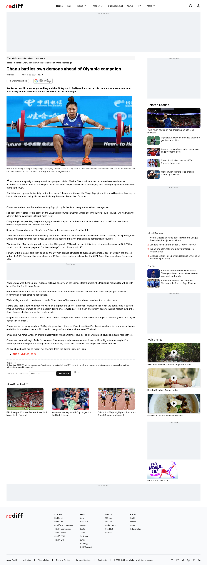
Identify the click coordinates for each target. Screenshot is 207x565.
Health (133, 518)
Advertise (27, 560)
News (80, 6)
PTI (14, 75)
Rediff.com (125, 560)
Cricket (82, 533)
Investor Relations (84, 560)
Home (59, 6)
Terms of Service (63, 560)
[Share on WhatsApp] (172, 560)
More (149, 6)
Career (133, 525)
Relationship (135, 529)
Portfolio (108, 533)
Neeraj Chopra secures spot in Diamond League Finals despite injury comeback (174, 239)
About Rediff (12, 560)
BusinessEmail (115, 6)
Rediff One (58, 522)
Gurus (130, 6)
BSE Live (108, 518)
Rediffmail (58, 518)
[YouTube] (194, 560)
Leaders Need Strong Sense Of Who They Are (173, 244)
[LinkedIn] (199, 560)
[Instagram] (188, 560)
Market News (110, 525)
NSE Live (108, 522)
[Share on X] (177, 560)
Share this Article (19, 81)
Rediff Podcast (86, 547)
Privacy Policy (43, 560)
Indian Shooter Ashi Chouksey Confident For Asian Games (172, 250)
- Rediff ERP (59, 540)
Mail (69, 6)
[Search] (190, 5)
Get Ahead (84, 536)
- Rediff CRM (59, 536)
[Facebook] (183, 560)
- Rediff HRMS (60, 533)
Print (79, 372)
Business (84, 522)
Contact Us (102, 560)
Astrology (84, 544)
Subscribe (64, 373)
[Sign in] (198, 5)
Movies (83, 525)
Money (96, 6)
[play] (174, 353)
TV (139, 6)
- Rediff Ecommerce (62, 529)
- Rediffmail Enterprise (63, 525)
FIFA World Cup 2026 (158, 480)
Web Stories (154, 339)
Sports (17, 63)
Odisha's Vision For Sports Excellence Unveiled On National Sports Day (175, 257)
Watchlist (109, 529)
